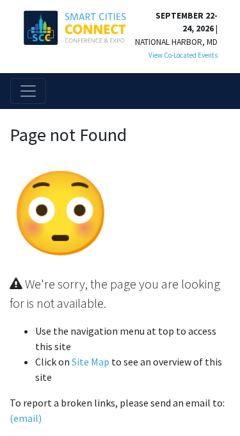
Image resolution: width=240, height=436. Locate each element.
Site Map (90, 361)
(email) (26, 418)
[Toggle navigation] (28, 91)
